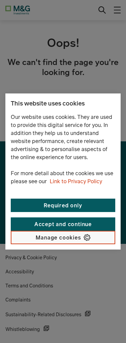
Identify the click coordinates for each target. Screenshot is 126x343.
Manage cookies (58, 237)
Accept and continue (63, 224)
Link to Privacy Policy (76, 181)
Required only (63, 205)
